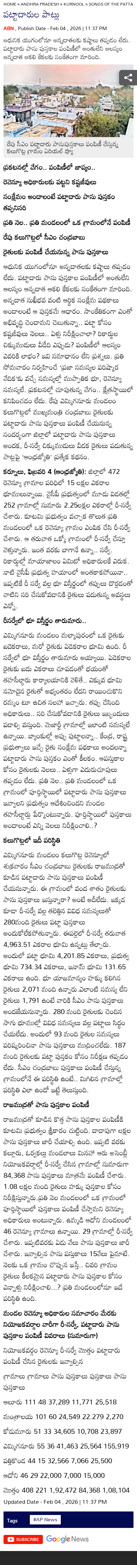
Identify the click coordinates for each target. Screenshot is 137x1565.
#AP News (45, 1519)
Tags (12, 1520)
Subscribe (27, 1539)
